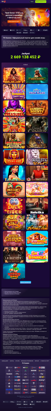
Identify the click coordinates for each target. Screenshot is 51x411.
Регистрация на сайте (14, 21)
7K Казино (25, 363)
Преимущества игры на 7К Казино (11, 293)
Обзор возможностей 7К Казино (11, 291)
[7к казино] (4, 1)
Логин (32, 1)
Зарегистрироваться (41, 1)
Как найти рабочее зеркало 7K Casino (12, 292)
